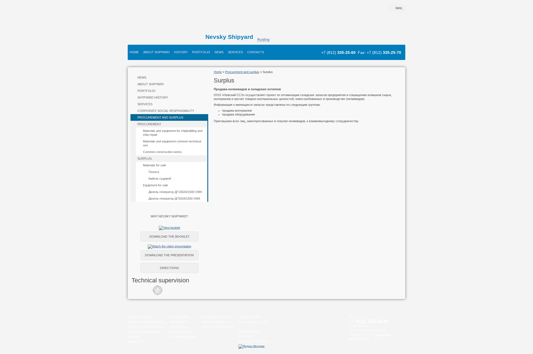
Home (134, 52)
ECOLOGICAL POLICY (253, 321)
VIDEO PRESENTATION (217, 326)
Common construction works (162, 152)
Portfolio (201, 52)
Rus (260, 40)
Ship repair (178, 321)
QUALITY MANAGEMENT (144, 331)
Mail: (399, 8)
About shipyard (156, 52)
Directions (169, 268)
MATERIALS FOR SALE (253, 341)
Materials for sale (154, 165)
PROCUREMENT (249, 331)
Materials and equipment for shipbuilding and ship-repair (172, 132)
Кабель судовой (160, 178)
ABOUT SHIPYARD (140, 316)
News (219, 52)
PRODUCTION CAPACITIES (146, 326)
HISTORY (134, 336)
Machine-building (182, 336)
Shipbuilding (179, 316)
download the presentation (169, 255)
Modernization (180, 331)
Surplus (144, 158)
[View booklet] (169, 227)
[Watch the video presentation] (169, 246)
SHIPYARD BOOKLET (216, 321)
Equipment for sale (155, 185)
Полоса (154, 172)
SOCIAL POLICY (249, 316)
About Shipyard (150, 84)
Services (235, 52)
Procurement (149, 124)
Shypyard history (152, 97)
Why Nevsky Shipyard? (169, 216)
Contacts (255, 52)
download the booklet (169, 236)
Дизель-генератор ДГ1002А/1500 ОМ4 (175, 192)
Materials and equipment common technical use (172, 143)
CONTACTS (135, 341)
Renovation (178, 326)
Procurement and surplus (160, 117)
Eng (266, 40)
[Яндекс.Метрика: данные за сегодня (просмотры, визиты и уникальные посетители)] (251, 346)
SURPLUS (245, 336)
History (181, 52)
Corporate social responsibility (165, 110)
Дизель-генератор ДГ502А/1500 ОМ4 (174, 198)
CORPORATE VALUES (216, 316)
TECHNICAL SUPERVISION (146, 321)
